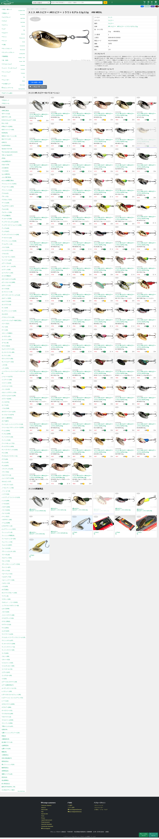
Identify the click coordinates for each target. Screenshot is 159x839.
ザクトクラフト (7, 358)
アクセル (5, 193)
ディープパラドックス (10, 449)
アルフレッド (7, 212)
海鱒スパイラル (7, 774)
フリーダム (6, 554)
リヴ (4, 678)
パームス (6, 523)
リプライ (6, 672)
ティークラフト (7, 437)
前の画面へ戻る (36, 82)
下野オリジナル (7, 726)
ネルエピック (6, 481)
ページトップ (154, 834)
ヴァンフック (7, 723)
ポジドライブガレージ (9, 592)
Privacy (43, 818)
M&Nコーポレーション (9, 136)
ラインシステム (7, 640)
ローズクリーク (7, 710)
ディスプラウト (8, 446)
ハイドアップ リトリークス (11, 497)
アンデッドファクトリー (10, 234)
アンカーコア (7, 218)
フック (14, 41)
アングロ (5, 231)
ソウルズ (5, 408)
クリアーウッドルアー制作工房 (11, 320)
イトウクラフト (7, 250)
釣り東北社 (6, 783)
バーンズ (5, 516)
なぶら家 (6, 174)
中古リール (6, 103)
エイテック (6, 269)
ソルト (152, 6)
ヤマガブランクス (8, 618)
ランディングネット (14, 53)
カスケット (6, 285)
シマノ (5, 368)
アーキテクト (7, 237)
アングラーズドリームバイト (12, 225)
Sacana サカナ (7, 148)
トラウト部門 (71, 807)
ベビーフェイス (7, 573)
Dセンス (5, 123)
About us (43, 807)
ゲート (5, 330)
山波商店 (5, 745)
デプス (5, 459)
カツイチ (5, 288)
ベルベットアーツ (8, 580)
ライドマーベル (7, 634)
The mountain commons (9, 152)
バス (142, 6)
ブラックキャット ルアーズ (11, 564)
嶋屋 (4, 752)
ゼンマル (5, 405)
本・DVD (14, 61)
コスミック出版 (7, 333)
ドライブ (5, 472)
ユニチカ (5, 631)
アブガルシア (7, 199)
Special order (44, 813)
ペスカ (5, 586)
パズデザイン (7, 519)
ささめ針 (5, 168)
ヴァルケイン (7, 720)
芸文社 (4, 777)
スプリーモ (6, 398)
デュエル (5, 462)
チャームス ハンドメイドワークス (12, 424)
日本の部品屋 (7, 758)
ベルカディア (6, 577)
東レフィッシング (8, 764)
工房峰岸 (5, 755)
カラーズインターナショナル (11, 295)
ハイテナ (5, 494)
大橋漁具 (5, 739)
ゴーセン (5, 342)
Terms (42, 816)
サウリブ (6, 346)
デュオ (5, 465)
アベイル (5, 202)
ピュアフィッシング (9, 529)
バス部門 (70, 805)
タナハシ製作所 (7, 418)
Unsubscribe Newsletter (47, 826)
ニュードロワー (8, 478)
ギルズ (5, 314)
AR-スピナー (112, 26)
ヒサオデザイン (7, 526)
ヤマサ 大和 (6, 621)
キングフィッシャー (9, 311)
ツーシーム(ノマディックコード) (13, 427)
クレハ (5, 327)
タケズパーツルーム (8, 411)
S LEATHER (6, 145)
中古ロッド (6, 100)
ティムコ (6, 430)
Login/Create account (46, 820)
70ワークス (6, 113)
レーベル (5, 701)
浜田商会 (5, 771)
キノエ (5, 307)
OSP (4, 142)
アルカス (5, 209)
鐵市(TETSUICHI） (8, 786)
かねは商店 (6, 161)
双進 (4, 736)
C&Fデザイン (6, 117)
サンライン (6, 355)
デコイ (5, 453)
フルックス (6, 561)
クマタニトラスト (8, 317)
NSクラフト (6, 139)
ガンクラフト (6, 304)
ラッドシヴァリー (8, 650)
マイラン (5, 596)
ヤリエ (5, 627)
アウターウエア (14, 64)
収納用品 (14, 57)
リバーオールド (7, 669)
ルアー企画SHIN (8, 685)
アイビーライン (8, 187)
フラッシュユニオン (9, 551)
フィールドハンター (9, 538)
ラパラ (5, 653)
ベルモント (6, 583)
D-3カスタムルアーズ (9, 120)
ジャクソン (6, 383)
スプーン (14, 25)
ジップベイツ (7, 379)
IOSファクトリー (8, 129)
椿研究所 (5, 767)
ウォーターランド (8, 257)
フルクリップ (7, 558)
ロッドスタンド (14, 49)
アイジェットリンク (9, 183)
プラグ (14, 21)
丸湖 (4, 729)
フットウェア (14, 72)
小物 (14, 45)
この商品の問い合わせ (38, 87)
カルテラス (6, 301)
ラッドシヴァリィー (8, 647)
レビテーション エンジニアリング (12, 697)
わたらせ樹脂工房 (8, 180)
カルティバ (6, 298)
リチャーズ (6, 659)
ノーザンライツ (7, 484)
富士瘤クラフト (7, 742)
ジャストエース (7, 386)
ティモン (6, 433)
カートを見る (144, 834)
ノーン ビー (6, 491)
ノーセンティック (8, 488)
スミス (5, 402)
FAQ (42, 811)
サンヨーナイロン (8, 352)
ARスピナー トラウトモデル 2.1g (127, 26)
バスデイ (6, 507)
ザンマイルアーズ (8, 362)
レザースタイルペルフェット (11, 694)
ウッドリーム (7, 260)
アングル (5, 228)
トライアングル (7, 468)
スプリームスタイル (9, 395)
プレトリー (6, 567)
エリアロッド (14, 17)
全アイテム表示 (7, 93)
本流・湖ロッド (14, 10)
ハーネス (5, 503)
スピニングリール (14, 88)
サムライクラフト (8, 349)
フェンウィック (7, 542)
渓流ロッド (14, 13)
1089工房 (5, 110)
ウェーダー (14, 80)
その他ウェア (14, 84)
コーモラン (6, 336)
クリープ (5, 323)
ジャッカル (6, 389)
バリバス (6, 510)
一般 (157, 6)
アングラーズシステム (10, 222)
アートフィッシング (9, 241)
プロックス (6, 570)
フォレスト (7, 545)
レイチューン (7, 691)
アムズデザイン (8, 206)
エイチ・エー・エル (9, 266)
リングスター (7, 675)
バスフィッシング (98, 805)
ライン (14, 37)
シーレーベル (7, 376)
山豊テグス (6, 748)
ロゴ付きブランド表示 (13, 790)
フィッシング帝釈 (8, 535)
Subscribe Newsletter (46, 824)
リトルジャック (7, 662)
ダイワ (5, 421)
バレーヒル (6, 513)
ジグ (14, 29)
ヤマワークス (6, 624)
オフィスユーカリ (8, 282)
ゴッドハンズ (7, 339)
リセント (5, 656)
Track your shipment (46, 805)
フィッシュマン (7, 532)
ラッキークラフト (8, 643)
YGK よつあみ (7, 155)
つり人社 (5, 171)
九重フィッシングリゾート (11, 732)
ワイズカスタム (7, 713)
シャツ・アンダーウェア (14, 68)
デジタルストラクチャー (9, 456)
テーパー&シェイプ (8, 443)
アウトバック (7, 190)
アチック (5, 196)
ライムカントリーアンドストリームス (13, 637)
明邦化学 (5, 761)
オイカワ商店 (6, 276)
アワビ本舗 (6, 215)
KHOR (5, 133)
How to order (44, 809)
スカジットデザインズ (9, 392)
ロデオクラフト (8, 704)
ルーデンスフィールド (9, 688)
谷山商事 (5, 780)
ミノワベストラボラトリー (10, 605)
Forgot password (45, 822)
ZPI (3, 158)
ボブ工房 (5, 589)
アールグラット (7, 244)
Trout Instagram (46, 828)
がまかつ (5, 164)
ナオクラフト (6, 475)
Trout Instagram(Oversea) (75, 809)
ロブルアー (6, 707)
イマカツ (5, 253)
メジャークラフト (8, 615)
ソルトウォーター (98, 807)
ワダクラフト (6, 717)
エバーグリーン (7, 272)
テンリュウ (6, 440)
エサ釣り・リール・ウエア (100, 809)
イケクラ (5, 247)
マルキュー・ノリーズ (10, 602)
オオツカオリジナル (9, 279)
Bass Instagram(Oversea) (75, 811)
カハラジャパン (7, 292)
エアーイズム (6, 263)
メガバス (5, 612)
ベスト (14, 76)
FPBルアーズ (7, 126)
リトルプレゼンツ (8, 666)
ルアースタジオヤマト (9, 682)
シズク (4, 365)
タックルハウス (8, 414)
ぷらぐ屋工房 (6, 177)
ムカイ (5, 608)
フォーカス (6, 548)
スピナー (14, 33)
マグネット (6, 599)
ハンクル (5, 500)
